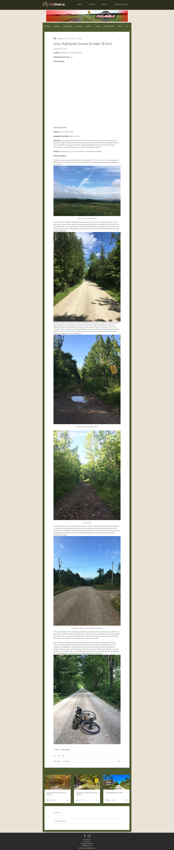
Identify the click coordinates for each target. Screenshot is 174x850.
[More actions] (119, 39)
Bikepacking (67, 26)
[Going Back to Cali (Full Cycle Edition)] (57, 782)
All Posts (47, 26)
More (120, 26)
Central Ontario (109, 26)
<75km (97, 26)
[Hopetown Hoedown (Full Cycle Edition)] (87, 782)
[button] (127, 26)
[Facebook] (85, 836)
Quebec (57, 26)
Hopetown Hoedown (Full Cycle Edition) (87, 794)
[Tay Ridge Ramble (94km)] (116, 782)
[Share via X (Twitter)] (59, 756)
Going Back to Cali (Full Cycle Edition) (56, 794)
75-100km (79, 26)
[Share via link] (63, 756)
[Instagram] (89, 836)
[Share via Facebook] (54, 756)
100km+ (89, 26)
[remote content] (87, 94)
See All (127, 771)
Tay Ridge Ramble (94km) (114, 793)
